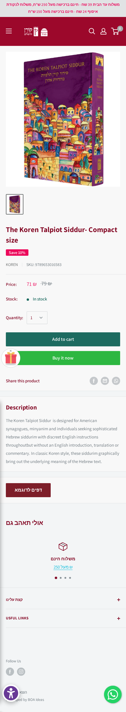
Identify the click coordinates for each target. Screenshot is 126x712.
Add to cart (63, 339)
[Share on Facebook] (94, 381)
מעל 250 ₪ (63, 567)
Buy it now (63, 358)
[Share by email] (105, 381)
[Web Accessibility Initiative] (11, 693)
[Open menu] (9, 31)
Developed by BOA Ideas (25, 699)
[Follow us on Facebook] (10, 672)
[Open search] (92, 31)
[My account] (103, 31)
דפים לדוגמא (28, 490)
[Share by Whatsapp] (116, 381)
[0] (115, 31)
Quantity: (14, 317)
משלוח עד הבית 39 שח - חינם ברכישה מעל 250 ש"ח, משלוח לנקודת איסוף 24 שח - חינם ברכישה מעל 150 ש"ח (63, 8)
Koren (12, 264)
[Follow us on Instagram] (21, 672)
